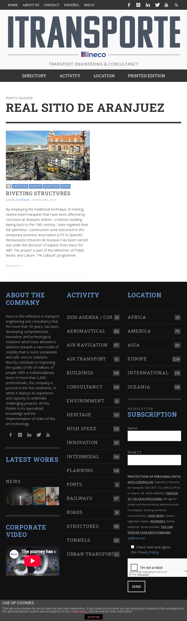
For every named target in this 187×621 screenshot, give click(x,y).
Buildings (80, 373)
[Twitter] (157, 5)
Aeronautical (86, 331)
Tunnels (78, 540)
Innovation (82, 442)
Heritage (51, 186)
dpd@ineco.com (136, 538)
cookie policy (78, 611)
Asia (134, 345)
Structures (83, 526)
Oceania (139, 387)
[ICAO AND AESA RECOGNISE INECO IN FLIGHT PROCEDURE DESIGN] (39, 496)
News (13, 481)
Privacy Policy (148, 552)
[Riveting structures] (48, 155)
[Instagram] (138, 5)
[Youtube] (166, 5)
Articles (20, 186)
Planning (80, 470)
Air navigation (87, 345)
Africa (137, 317)
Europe (35, 186)
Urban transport (91, 554)
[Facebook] (129, 5)
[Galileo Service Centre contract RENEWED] (19, 496)
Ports (74, 484)
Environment (85, 401)
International (148, 373)
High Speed (81, 428)
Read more (13, 265)
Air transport (86, 359)
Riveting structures (38, 193)
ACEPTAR (93, 617)
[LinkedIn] (147, 5)
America (139, 331)
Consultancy (85, 387)
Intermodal (83, 456)
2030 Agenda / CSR (89, 317)
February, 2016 (44, 200)
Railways (79, 498)
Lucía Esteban (17, 200)
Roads (75, 512)
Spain (65, 186)
